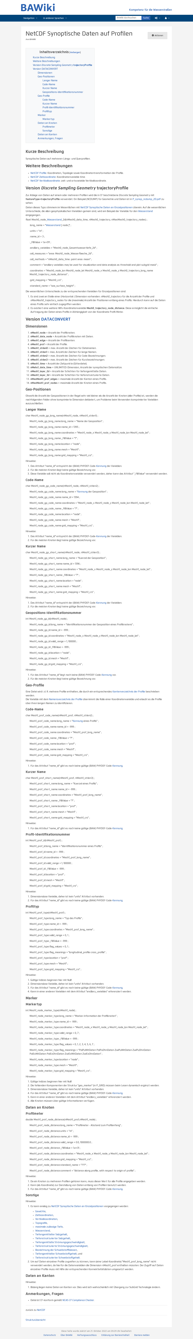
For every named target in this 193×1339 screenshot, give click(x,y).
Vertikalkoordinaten (46, 1219)
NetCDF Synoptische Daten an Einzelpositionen (106, 207)
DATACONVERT (56, 319)
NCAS (78, 1300)
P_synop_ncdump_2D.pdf (147, 199)
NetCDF (41, 1310)
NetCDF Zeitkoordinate (43, 177)
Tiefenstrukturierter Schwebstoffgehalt (57, 1258)
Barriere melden (142, 1335)
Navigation (28, 18)
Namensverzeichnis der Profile (65, 699)
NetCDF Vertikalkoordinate (45, 181)
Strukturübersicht (36, 1320)
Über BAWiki (66, 1335)
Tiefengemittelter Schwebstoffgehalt (56, 1254)
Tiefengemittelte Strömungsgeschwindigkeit (60, 1242)
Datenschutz (50, 1335)
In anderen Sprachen (53, 18)
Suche (146, 18)
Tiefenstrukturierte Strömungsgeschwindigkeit (61, 1246)
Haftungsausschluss (87, 1335)
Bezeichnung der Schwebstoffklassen (56, 1250)
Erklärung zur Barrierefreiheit (115, 1335)
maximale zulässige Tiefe (49, 1227)
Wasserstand (145, 211)
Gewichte (40, 1211)
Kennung (101, 466)
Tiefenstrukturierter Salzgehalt (52, 1238)
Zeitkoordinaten (44, 1215)
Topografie (41, 1223)
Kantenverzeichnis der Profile (128, 691)
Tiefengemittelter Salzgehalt (51, 1234)
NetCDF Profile (38, 173)
